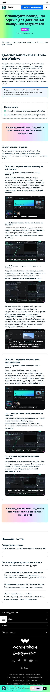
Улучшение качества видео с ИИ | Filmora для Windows (24, 584)
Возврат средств (18, 680)
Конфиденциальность (33, 674)
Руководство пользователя (23, 42)
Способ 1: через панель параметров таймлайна (26, 111)
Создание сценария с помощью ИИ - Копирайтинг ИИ (23, 572)
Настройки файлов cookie (16, 677)
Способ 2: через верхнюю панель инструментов (26, 115)
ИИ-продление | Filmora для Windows (18, 594)
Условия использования (35, 677)
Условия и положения (17, 674)
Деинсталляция (31, 680)
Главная (5, 42)
